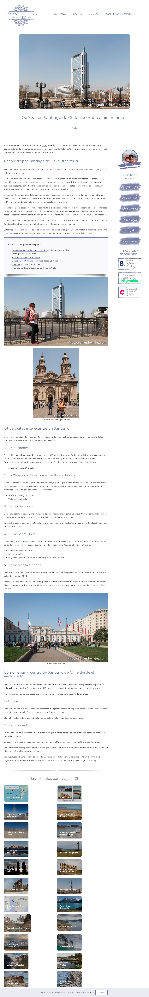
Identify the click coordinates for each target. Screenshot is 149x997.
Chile (74, 128)
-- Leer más (89, 992)
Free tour (16, 264)
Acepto (101, 992)
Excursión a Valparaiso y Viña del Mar (29, 250)
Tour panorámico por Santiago (26, 257)
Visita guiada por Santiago (24, 253)
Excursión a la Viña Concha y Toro (27, 261)
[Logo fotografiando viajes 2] (21, 4)
